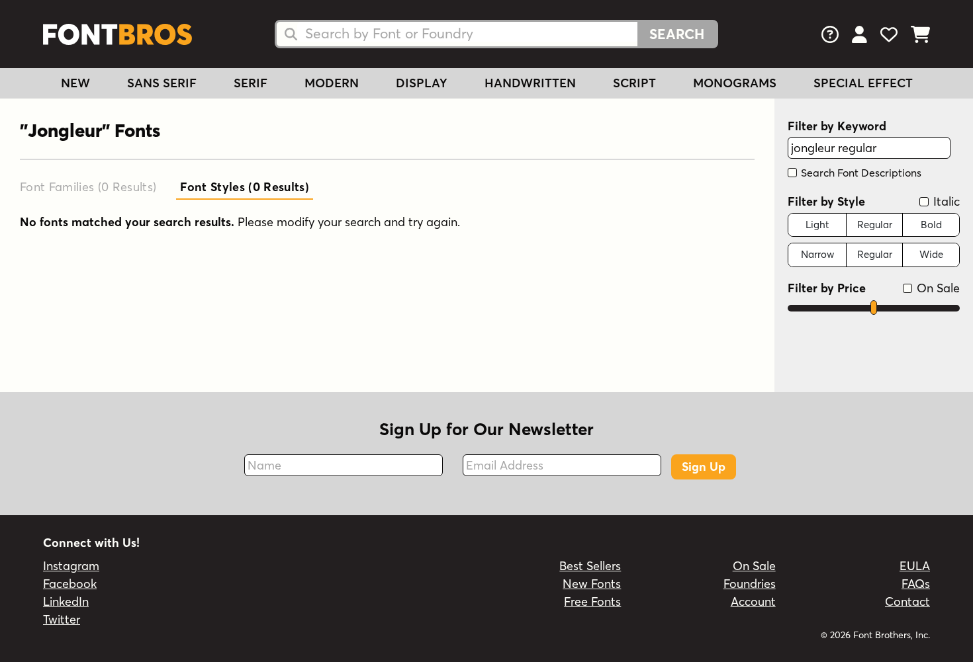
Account (753, 601)
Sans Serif (162, 83)
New (75, 83)
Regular (874, 224)
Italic (945, 201)
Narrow (817, 254)
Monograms (734, 83)
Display (421, 83)
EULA (915, 565)
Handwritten (530, 83)
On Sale (936, 288)
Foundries (749, 583)
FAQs (916, 583)
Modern (331, 83)
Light (817, 224)
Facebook (70, 583)
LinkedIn (66, 601)
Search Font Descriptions (859, 172)
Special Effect (863, 83)
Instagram (71, 565)
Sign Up (703, 466)
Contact (907, 601)
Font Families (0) (88, 186)
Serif (250, 83)
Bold (931, 224)
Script (634, 83)
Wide (931, 254)
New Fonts (592, 583)
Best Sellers (590, 565)
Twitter (61, 619)
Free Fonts (592, 601)
